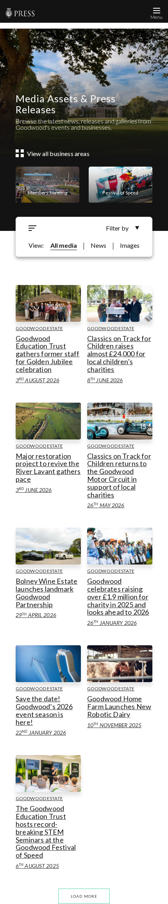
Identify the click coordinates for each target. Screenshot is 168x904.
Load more (84, 896)
